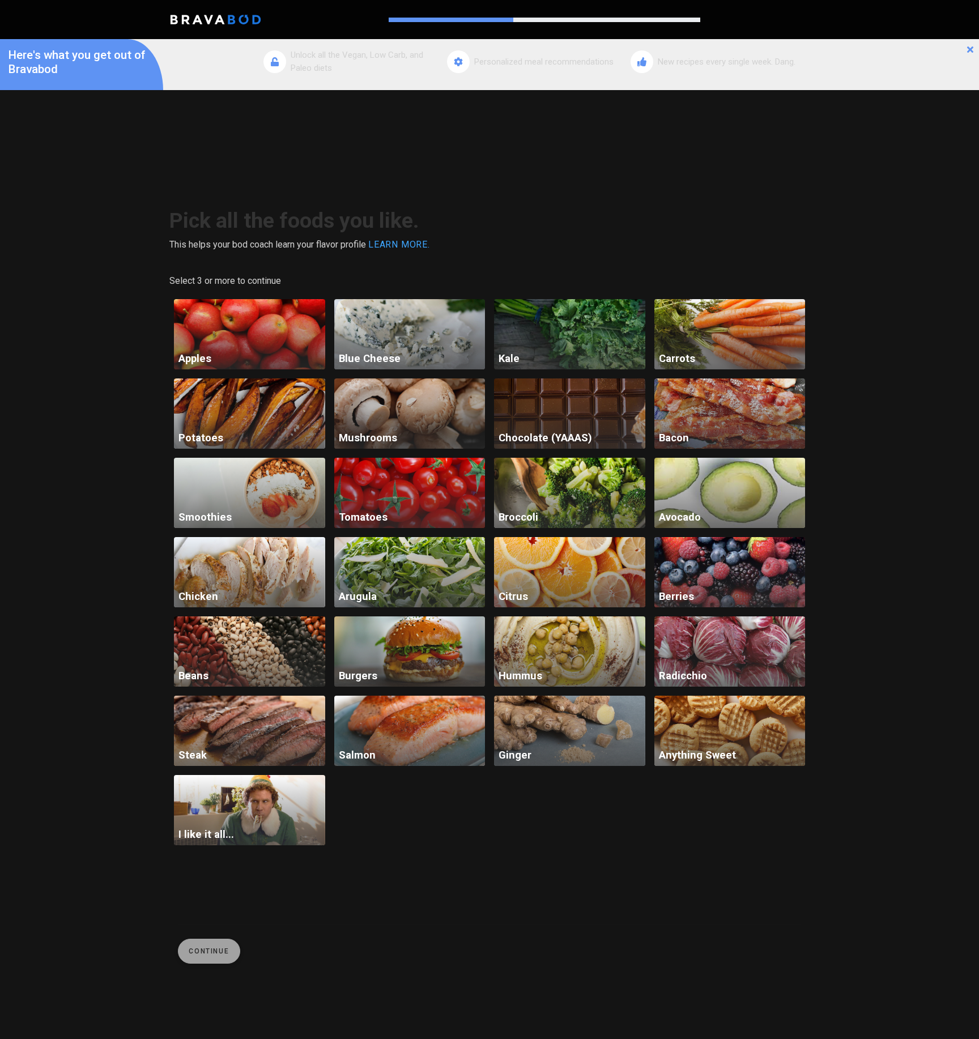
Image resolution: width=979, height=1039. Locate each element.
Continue (209, 951)
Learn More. (399, 244)
